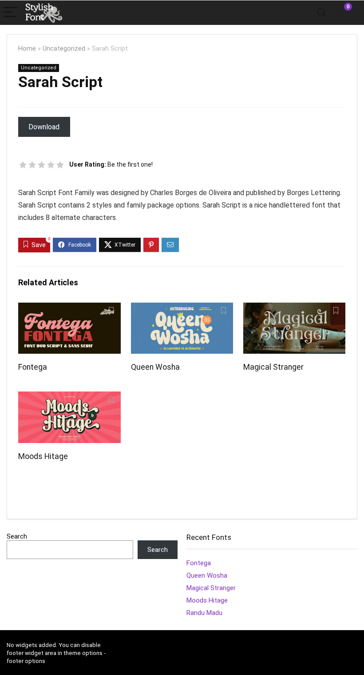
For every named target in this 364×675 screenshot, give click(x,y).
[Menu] (10, 12)
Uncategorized (64, 48)
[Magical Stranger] (294, 308)
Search (17, 536)
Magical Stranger (273, 367)
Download (43, 127)
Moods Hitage (43, 456)
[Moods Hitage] (69, 397)
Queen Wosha (155, 367)
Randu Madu (204, 613)
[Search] (321, 12)
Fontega (32, 367)
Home (27, 48)
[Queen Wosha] (182, 308)
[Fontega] (69, 308)
